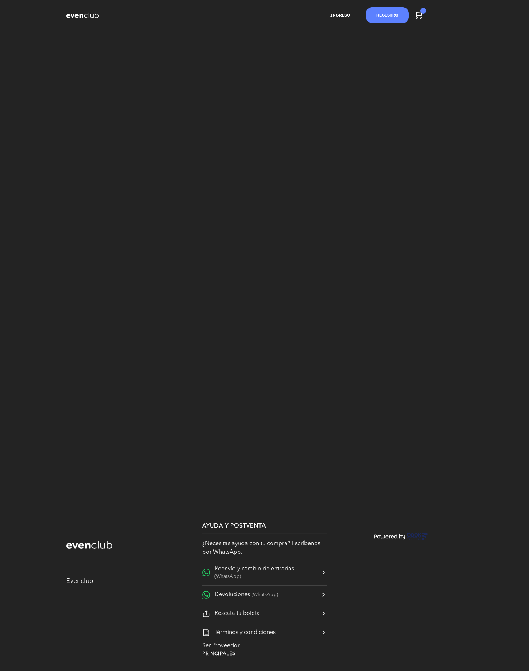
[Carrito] (419, 15)
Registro (387, 15)
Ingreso (340, 15)
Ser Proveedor (221, 646)
